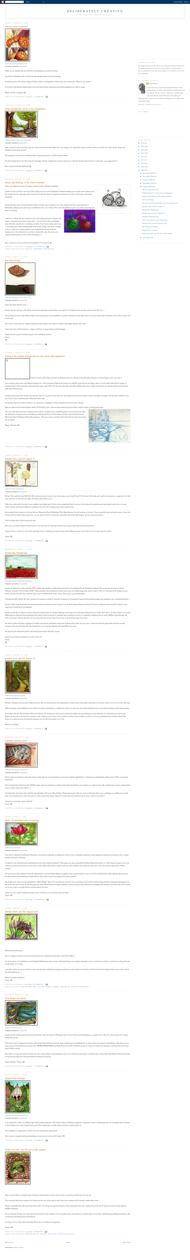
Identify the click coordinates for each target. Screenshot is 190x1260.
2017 (143, 146)
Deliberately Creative (95, 11)
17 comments (38, 1066)
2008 (143, 170)
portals (43, 1234)
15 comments (39, 246)
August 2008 (147, 186)
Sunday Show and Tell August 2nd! (21, 911)
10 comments (38, 808)
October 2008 (148, 180)
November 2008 (148, 176)
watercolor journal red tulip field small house (18, 581)
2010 (143, 163)
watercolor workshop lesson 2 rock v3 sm (18, 297)
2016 (143, 150)
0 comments (38, 1231)
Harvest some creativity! (16, 26)
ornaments (38, 249)
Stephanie (153, 83)
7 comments (39, 540)
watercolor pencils (80, 986)
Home (68, 1242)
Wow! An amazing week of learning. (22, 820)
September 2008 (149, 183)
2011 (143, 160)
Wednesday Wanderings (16, 552)
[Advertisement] (161, 38)
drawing (28, 986)
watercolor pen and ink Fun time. (15, 695)
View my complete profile (149, 104)
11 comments (38, 96)
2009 (143, 166)
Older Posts (127, 1242)
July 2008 (146, 237)
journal (55, 986)
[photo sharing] (17, 61)
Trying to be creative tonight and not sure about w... (160, 203)
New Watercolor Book (15, 998)
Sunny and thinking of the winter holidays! (25, 182)
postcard (52, 1234)
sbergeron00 (23, 66)
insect (48, 986)
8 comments (38, 728)
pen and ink (49, 249)
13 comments (38, 984)
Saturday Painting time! (16, 740)
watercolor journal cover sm (13, 1028)
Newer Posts (9, 1242)
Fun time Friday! (13, 260)
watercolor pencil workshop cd (14, 489)
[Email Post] (46, 96)
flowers (41, 986)
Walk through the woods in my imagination (25, 108)
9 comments (39, 1140)
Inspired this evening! (15, 1078)
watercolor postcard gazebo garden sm (16, 1115)
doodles (28, 249)
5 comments (38, 170)
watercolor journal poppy (12, 847)
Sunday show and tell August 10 (20, 658)
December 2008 (148, 173)
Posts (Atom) (19, 1247)
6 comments (38, 344)
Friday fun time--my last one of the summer (25, 1149)
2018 (143, 143)
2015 (143, 153)
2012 (143, 156)
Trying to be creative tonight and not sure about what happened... (35, 356)
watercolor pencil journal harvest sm (16, 64)
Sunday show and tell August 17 (20, 458)
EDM (34, 986)
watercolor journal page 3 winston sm (16, 770)
